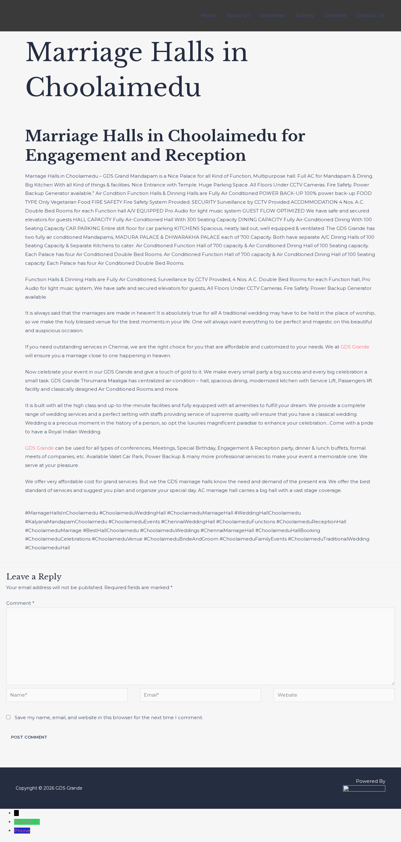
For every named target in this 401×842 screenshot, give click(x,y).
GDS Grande (355, 347)
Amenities (272, 15)
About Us (238, 15)
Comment (20, 603)
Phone (22, 831)
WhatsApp (27, 822)
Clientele (335, 15)
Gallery (305, 15)
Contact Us (371, 15)
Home (208, 15)
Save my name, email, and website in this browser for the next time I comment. (109, 717)
